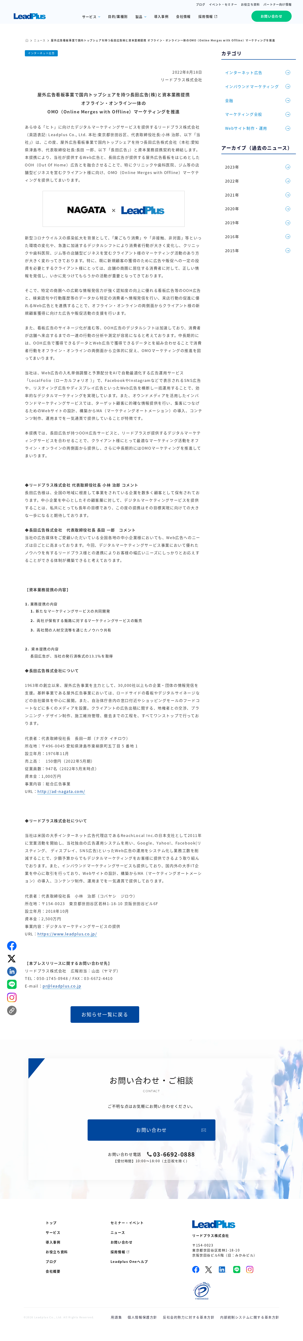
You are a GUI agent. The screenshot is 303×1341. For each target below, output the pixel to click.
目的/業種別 (118, 16)
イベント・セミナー (223, 4)
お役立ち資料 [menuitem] (57, 1251)
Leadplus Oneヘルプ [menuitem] (129, 1261)
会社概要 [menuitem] (53, 1271)
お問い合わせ (271, 16)
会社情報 (183, 16)
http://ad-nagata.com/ (61, 791)
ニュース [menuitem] (118, 1232)
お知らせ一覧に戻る (104, 1014)
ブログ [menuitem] (51, 1261)
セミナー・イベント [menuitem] (127, 1222)
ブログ (200, 4)
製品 (139, 16)
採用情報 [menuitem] (118, 1251)
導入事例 (161, 16)
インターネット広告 (41, 53)
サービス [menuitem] (53, 1232)
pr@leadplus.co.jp (62, 986)
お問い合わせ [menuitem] (122, 1242)
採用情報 (205, 16)
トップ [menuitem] (51, 1222)
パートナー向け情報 (277, 4)
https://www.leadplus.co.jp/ (67, 934)
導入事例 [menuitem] (53, 1242)
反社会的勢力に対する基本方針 (188, 1317)
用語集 (116, 1317)
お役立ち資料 (250, 4)
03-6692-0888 (174, 1154)
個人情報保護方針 (142, 1317)
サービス (89, 16)
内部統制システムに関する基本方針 (249, 1317)
